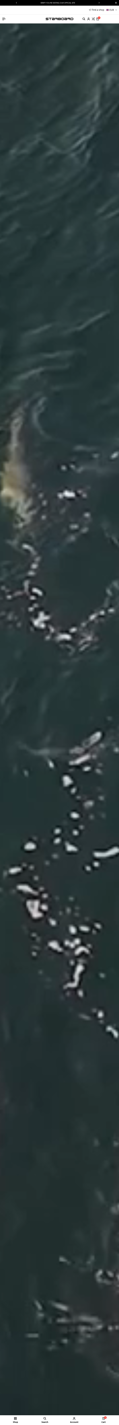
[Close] (115, 2)
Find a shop (98, 9)
